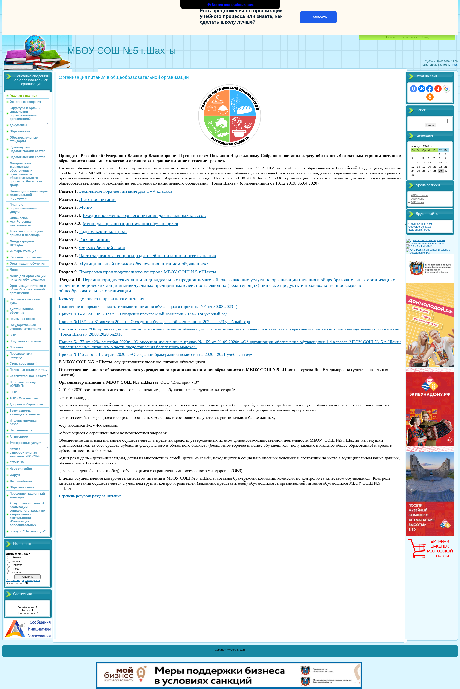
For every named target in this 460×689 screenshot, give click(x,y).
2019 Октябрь (419, 195)
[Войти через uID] (413, 88)
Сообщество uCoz (419, 226)
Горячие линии (94, 239)
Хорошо (16, 561)
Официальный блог (420, 223)
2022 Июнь (417, 202)
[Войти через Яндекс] (438, 88)
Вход (425, 37)
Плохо (15, 568)
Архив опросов (31, 580)
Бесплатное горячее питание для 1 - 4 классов (125, 191)
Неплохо (17, 564)
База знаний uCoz (419, 229)
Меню (85, 207)
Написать (318, 17)
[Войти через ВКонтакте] (421, 88)
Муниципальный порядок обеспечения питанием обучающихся (144, 263)
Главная (391, 37)
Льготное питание (97, 199)
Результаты (13, 580)
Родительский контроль (103, 231)
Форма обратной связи (102, 247)
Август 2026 (421, 146)
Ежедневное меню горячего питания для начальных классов (144, 215)
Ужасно (16, 572)
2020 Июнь (417, 198)
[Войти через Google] (446, 89)
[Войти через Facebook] (429, 88)
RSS (455, 64)
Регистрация (409, 37)
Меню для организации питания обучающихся (130, 223)
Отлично (17, 557)
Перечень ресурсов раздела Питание (90, 496)
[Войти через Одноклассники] (430, 97)
